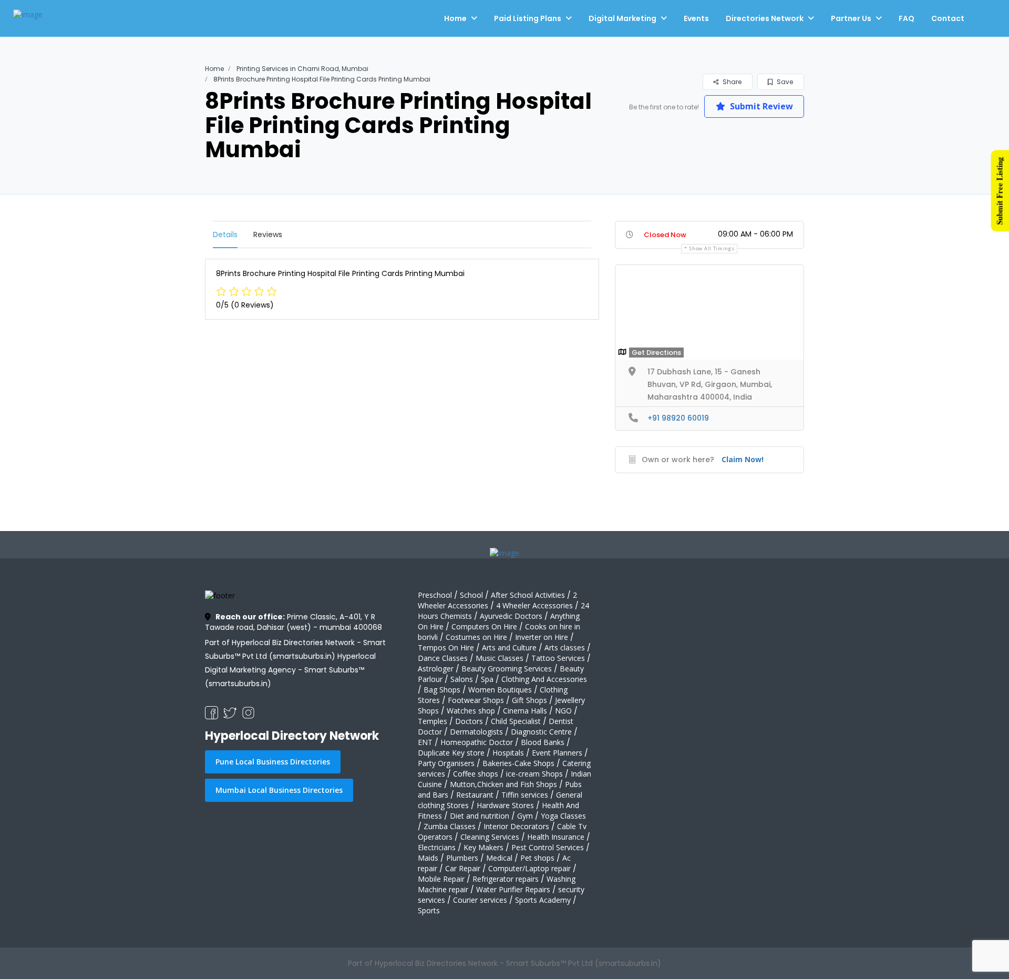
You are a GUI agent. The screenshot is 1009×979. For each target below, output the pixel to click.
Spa (487, 679)
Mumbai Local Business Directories (279, 790)
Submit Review (760, 106)
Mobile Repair (441, 879)
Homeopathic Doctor (476, 742)
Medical (499, 858)
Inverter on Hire (541, 637)
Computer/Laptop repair (529, 868)
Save (784, 81)
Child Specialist (516, 721)
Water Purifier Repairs (513, 889)
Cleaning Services (489, 837)
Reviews (267, 234)
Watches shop (471, 711)
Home (455, 18)
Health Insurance (555, 837)
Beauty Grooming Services (506, 669)
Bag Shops (442, 690)
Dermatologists (476, 732)
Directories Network (765, 18)
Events (696, 18)
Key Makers (483, 847)
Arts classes (564, 647)
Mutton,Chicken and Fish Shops (503, 784)
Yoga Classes (563, 816)
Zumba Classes (450, 826)
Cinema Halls (525, 711)
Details (225, 234)
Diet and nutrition (479, 816)
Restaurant (474, 795)
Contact (947, 18)
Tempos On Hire (446, 647)
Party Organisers (446, 763)
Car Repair (462, 868)
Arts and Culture (509, 647)
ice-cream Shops (534, 774)
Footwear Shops (476, 700)
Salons (461, 679)
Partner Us (851, 18)
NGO (563, 711)
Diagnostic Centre (541, 732)
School (471, 595)
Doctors (469, 721)
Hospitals (508, 753)
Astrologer (436, 669)
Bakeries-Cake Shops (518, 763)
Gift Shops (529, 700)
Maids (428, 858)
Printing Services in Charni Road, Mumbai (302, 68)
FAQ (906, 18)
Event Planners (557, 753)
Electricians (437, 847)
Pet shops (537, 858)
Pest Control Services (547, 847)
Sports (429, 910)
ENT (425, 742)
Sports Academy (543, 900)
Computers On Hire (484, 626)
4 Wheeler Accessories (534, 605)
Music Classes (499, 658)
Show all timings (711, 248)
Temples (432, 721)
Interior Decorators (516, 826)
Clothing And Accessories (544, 679)
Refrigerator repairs (505, 879)
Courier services (480, 900)
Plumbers (462, 858)
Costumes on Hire (476, 637)
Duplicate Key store (451, 753)
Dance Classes (443, 658)
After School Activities (528, 595)
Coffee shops (475, 774)
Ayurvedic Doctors (511, 616)
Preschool (435, 595)
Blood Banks (542, 742)
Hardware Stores (505, 805)
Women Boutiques (500, 690)
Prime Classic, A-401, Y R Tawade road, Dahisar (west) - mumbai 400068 (293, 622)
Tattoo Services (558, 658)
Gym (525, 816)
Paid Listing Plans (527, 18)
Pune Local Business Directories (272, 762)
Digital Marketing (622, 18)
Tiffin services (524, 795)
